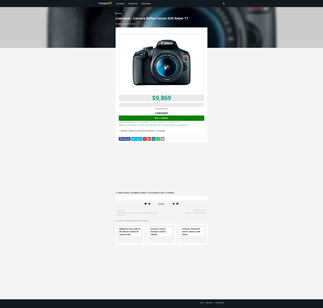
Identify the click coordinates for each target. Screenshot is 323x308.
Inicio (202, 303)
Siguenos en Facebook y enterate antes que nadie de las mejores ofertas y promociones (153, 125)
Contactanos (219, 303)
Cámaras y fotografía (137, 131)
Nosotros (209, 303)
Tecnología (160, 131)
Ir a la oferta (161, 118)
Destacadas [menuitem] (146, 3)
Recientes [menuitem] (120, 3)
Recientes (151, 131)
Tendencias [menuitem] (133, 3)
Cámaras (123, 131)
